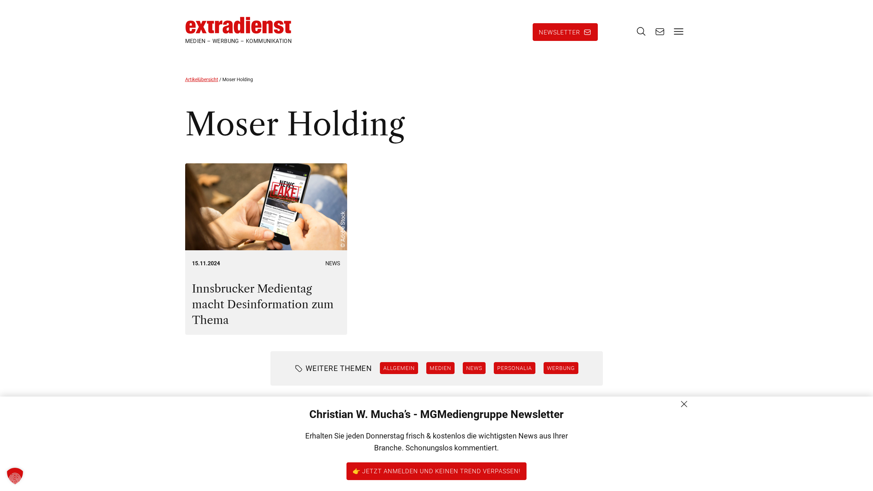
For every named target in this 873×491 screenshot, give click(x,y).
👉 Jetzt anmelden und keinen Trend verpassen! (436, 471)
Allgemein (399, 368)
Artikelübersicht (201, 79)
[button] (15, 476)
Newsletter (559, 32)
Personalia (514, 368)
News (332, 263)
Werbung (561, 368)
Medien (440, 368)
